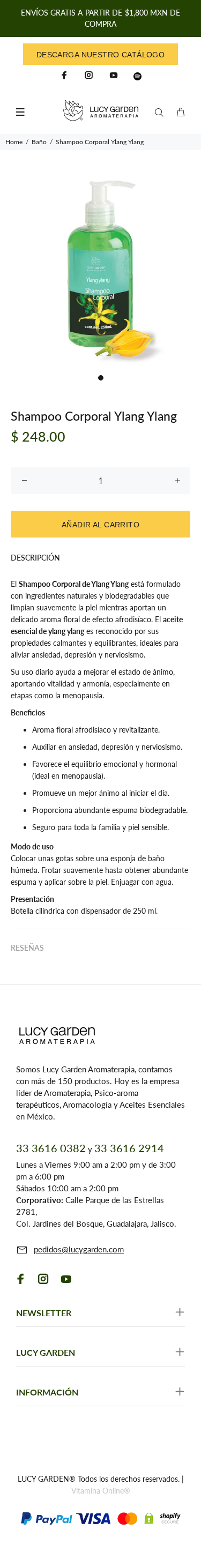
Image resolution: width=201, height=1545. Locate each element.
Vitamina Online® (100, 1490)
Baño (39, 142)
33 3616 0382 (51, 1147)
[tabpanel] (100, 268)
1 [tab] (100, 377)
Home (14, 142)
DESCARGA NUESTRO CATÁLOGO (100, 54)
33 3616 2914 (129, 1147)
